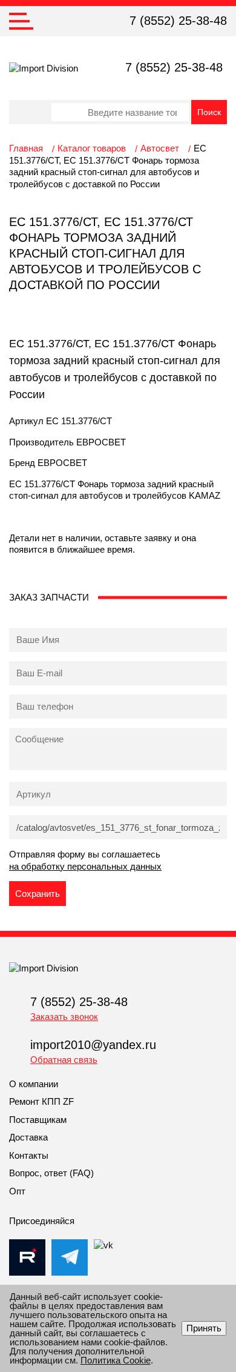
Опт (17, 1191)
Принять (203, 1328)
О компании (33, 1084)
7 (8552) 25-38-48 (178, 20)
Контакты (28, 1155)
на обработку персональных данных (85, 866)
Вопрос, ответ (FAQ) (51, 1173)
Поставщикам (38, 1119)
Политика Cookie (115, 1360)
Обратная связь (63, 1059)
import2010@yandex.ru (93, 1044)
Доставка (28, 1137)
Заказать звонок (64, 1016)
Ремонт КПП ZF (41, 1101)
